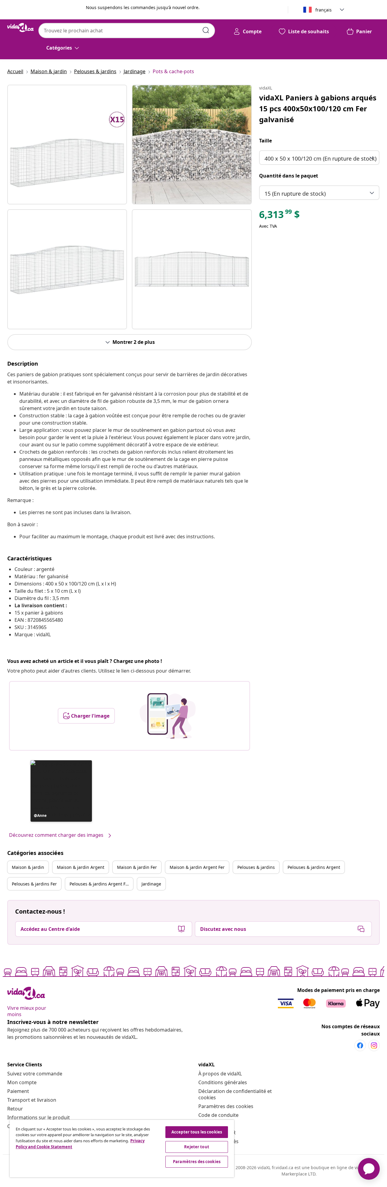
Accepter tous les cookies (196, 1132)
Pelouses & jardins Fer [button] (34, 884)
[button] (61, 791)
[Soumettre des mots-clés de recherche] (206, 30)
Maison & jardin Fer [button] (137, 867)
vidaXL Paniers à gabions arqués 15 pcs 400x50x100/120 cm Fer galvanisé (317, 108)
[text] (279, 216)
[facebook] (360, 1045)
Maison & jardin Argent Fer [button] (197, 867)
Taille (265, 140)
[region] (122, 1148)
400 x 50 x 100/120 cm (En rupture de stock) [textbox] (320, 158)
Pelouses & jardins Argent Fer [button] (100, 884)
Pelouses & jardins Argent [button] (314, 867)
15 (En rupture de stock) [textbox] (295, 193)
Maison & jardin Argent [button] (80, 867)
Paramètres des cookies (225, 1106)
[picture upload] (167, 716)
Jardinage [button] (151, 884)
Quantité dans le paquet (288, 175)
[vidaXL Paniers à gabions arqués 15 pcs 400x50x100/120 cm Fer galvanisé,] (67, 144)
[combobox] (126, 30)
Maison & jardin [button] (28, 867)
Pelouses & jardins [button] (256, 867)
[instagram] (374, 1045)
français (323, 10)
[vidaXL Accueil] (20, 27)
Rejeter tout (196, 1146)
